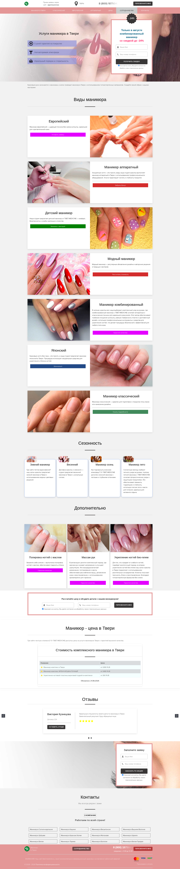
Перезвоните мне (143, 3)
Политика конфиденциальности (48, 864)
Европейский (77, 10)
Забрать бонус (120, 185)
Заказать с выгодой (58, 226)
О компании (90, 815)
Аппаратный (96, 10)
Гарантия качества (120, 333)
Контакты (145, 10)
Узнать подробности (120, 412)
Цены (110, 10)
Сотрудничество (127, 10)
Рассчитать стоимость (120, 274)
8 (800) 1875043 (109, 3)
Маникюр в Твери (38, 10)
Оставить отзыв (56, 727)
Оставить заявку (58, 135)
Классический (59, 10)
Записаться (58, 366)
